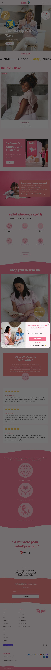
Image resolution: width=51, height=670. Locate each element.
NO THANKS (38, 342)
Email (28, 330)
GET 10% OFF (37, 339)
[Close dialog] (48, 324)
